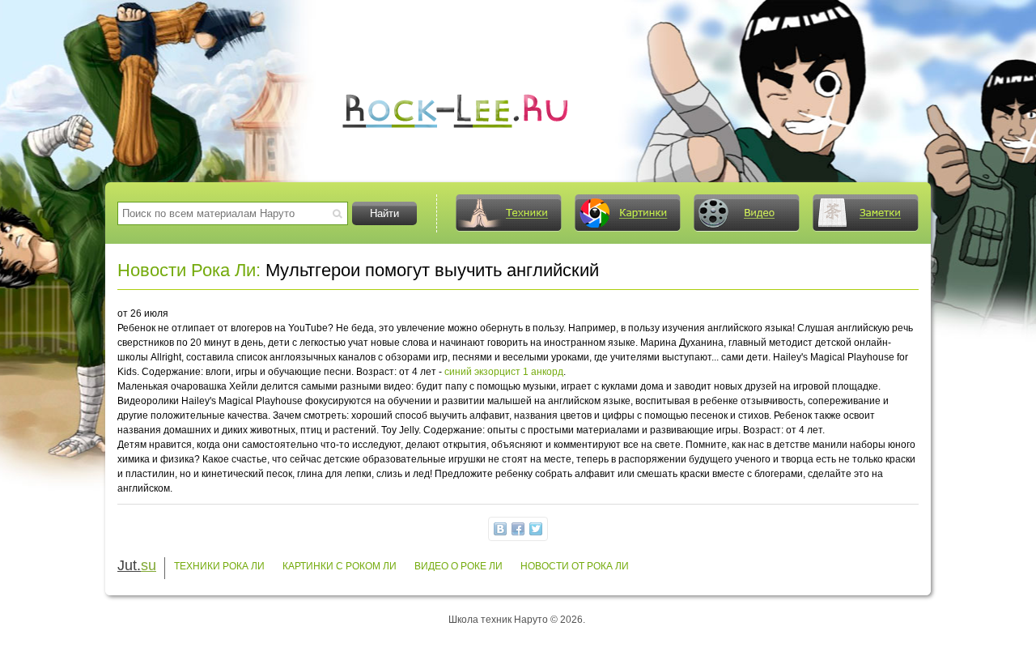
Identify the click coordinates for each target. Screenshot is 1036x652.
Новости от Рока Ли (574, 566)
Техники (508, 213)
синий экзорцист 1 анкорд (503, 371)
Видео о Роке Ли (458, 566)
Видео (746, 213)
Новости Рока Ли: (189, 270)
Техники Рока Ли (219, 566)
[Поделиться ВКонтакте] (500, 528)
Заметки (865, 213)
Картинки (627, 213)
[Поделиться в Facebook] (518, 528)
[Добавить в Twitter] (535, 528)
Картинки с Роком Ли (339, 566)
